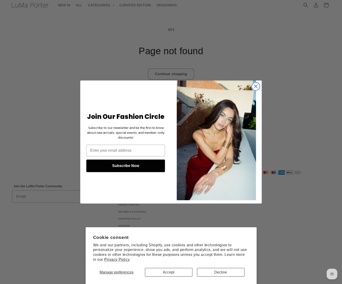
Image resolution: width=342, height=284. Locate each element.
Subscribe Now (125, 166)
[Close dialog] (256, 86)
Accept (168, 272)
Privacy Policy (117, 259)
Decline (220, 272)
